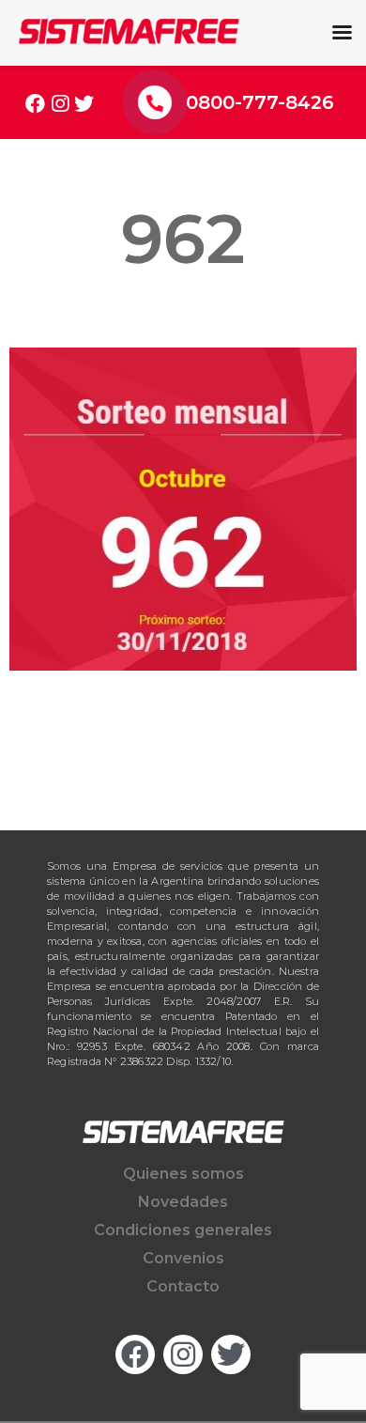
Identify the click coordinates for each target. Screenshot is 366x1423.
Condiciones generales (183, 1230)
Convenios (183, 1258)
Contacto (183, 1286)
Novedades (183, 1202)
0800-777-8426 (260, 102)
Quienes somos (183, 1174)
